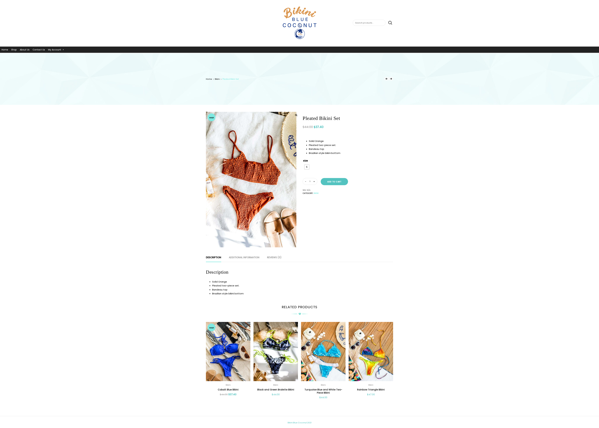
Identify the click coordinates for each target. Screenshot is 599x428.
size (305, 160)
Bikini (217, 79)
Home (5, 49)
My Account (54, 49)
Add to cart (334, 181)
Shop (14, 49)
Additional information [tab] (244, 257)
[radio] (306, 167)
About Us (24, 49)
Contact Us (39, 49)
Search (389, 23)
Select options (228, 401)
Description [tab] (213, 257)
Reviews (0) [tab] (274, 257)
